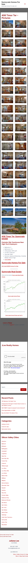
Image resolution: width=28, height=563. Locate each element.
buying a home (5, 424)
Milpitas (4, 480)
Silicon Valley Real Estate (22, 556)
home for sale (5, 426)
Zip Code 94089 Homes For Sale (10, 266)
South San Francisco (7, 517)
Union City (4, 522)
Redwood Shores (6, 500)
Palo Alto (4, 492)
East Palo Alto (5, 458)
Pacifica (4, 490)
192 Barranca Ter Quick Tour (9, 401)
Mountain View (5, 485)
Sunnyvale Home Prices (14, 296)
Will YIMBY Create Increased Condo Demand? (13, 408)
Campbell (4, 451)
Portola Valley (5, 495)
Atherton (4, 441)
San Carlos (4, 505)
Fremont (4, 463)
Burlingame (4, 448)
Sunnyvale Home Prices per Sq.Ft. (14, 315)
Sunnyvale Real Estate (12, 272)
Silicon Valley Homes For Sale (20, 554)
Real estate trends (6, 429)
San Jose (4, 507)
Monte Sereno (5, 483)
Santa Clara (4, 512)
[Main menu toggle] (25, 4)
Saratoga (4, 514)
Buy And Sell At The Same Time (9, 413)
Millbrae (4, 478)
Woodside (4, 524)
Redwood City (5, 497)
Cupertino (4, 453)
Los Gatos (4, 473)
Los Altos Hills (5, 470)
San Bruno (4, 502)
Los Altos (4, 468)
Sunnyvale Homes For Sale (10, 3)
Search (3, 387)
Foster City (4, 461)
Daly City (4, 456)
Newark (4, 488)
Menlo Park (4, 475)
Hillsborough (5, 466)
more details (8, 259)
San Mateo (4, 510)
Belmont (4, 443)
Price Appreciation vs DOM (8, 410)
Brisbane (4, 446)
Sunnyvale (4, 519)
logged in (12, 324)
